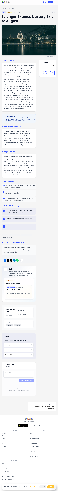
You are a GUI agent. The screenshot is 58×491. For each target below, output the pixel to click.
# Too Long (17, 325)
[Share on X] (8, 260)
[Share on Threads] (11, 260)
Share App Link (36, 425)
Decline (43, 486)
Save (54, 12)
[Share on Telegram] (14, 260)
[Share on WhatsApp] (17, 260)
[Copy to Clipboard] (21, 260)
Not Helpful (23, 315)
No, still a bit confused (11, 354)
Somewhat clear (9, 350)
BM (46, 2)
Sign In (50, 2)
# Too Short (9, 325)
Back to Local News (8, 8)
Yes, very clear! (9, 345)
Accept (50, 486)
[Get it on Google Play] (23, 425)
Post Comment (26, 380)
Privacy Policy (31, 486)
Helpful (22, 310)
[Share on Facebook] (5, 260)
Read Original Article (47, 72)
